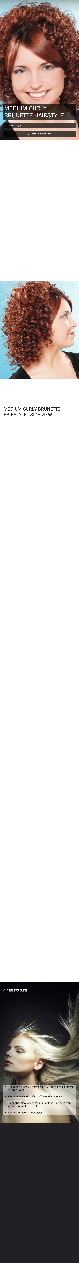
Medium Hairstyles (32, 1112)
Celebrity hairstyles (52, 1096)
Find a (12, 1086)
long (50, 1103)
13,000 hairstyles (54, 1086)
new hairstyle (23, 1086)
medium (40, 1103)
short (30, 1103)
